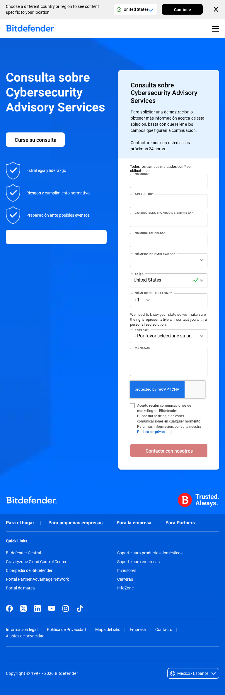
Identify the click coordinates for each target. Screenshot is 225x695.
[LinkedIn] (37, 608)
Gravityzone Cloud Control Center (36, 561)
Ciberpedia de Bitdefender (29, 570)
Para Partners (180, 522)
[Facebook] (9, 608)
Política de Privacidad (66, 629)
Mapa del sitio (107, 629)
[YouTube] (51, 608)
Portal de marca (20, 588)
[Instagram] (65, 608)
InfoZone (125, 588)
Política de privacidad (154, 431)
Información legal (22, 629)
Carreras (125, 579)
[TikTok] (79, 608)
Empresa (138, 629)
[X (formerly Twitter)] (23, 608)
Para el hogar (20, 522)
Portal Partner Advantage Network (37, 579)
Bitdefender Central (23, 553)
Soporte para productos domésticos (150, 553)
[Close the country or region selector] (216, 9)
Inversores (126, 570)
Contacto (163, 629)
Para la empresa (134, 522)
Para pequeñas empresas (75, 522)
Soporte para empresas (138, 561)
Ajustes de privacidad (25, 636)
